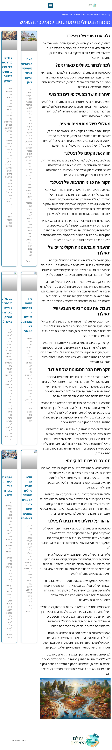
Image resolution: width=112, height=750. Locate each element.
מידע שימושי (98, 14)
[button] (50, 5)
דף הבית (107, 14)
